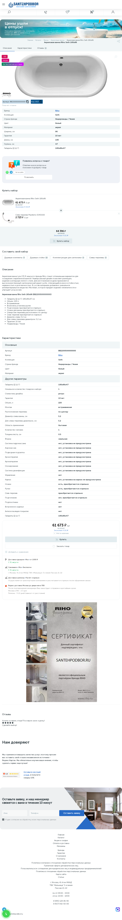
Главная (61, 835)
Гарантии (61, 853)
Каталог (61, 837)
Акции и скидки (61, 840)
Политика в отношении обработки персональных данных (61, 871)
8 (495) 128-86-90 (61, 901)
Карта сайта (61, 874)
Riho (57, 111)
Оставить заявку (71, 813)
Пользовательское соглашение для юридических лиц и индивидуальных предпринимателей (61, 868)
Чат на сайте (19, 172)
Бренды (61, 850)
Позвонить (29, 177)
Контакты (61, 859)
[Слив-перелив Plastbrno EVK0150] (8, 219)
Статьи (61, 877)
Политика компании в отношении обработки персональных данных (61, 863)
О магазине (61, 856)
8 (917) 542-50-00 (61, 904)
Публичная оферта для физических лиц (61, 866)
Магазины (61, 846)
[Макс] (118, 909)
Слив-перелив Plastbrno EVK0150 (30, 215)
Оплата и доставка (61, 843)
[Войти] (113, 12)
